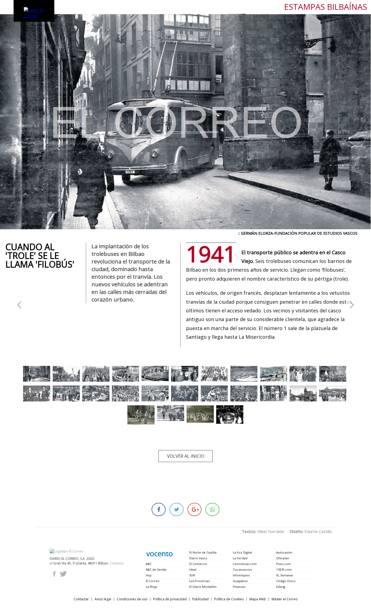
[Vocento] (159, 554)
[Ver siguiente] (351, 304)
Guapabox (240, 581)
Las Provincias (199, 581)
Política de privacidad (170, 599)
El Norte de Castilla (202, 552)
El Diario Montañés (202, 587)
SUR (192, 575)
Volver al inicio (185, 456)
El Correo (152, 581)
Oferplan (282, 558)
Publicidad (200, 599)
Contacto (117, 563)
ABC (149, 564)
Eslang (280, 587)
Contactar (81, 599)
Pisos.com (283, 564)
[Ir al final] (19, 304)
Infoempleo (241, 575)
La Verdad (240, 558)
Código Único (285, 581)
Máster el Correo (285, 599)
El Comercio (198, 564)
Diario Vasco (198, 558)
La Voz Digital (242, 552)
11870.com (284, 569)
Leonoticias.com (245, 564)
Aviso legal (103, 599)
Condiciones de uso (132, 599)
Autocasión (284, 552)
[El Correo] (66, 551)
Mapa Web (257, 599)
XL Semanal (284, 575)
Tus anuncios (242, 569)
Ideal (192, 569)
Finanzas (239, 587)
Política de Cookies (229, 599)
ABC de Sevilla (156, 569)
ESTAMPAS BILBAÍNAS (325, 7)
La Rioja (151, 587)
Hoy (149, 575)
